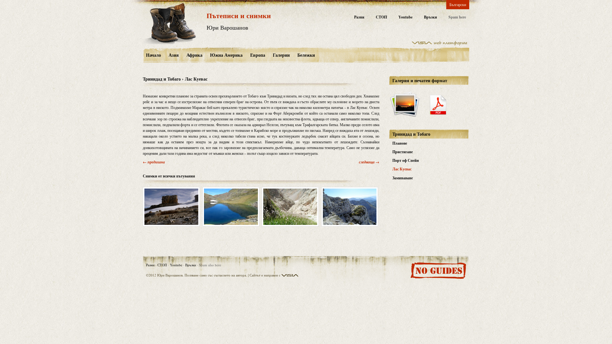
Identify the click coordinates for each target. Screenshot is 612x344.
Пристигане (402, 151)
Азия (174, 55)
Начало (153, 55)
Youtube (405, 17)
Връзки (430, 17)
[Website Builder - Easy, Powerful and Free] (440, 44)
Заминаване (402, 178)
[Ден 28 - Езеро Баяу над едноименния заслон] (230, 206)
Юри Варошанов (227, 27)
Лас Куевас (402, 169)
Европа (257, 55)
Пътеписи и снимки (239, 15)
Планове (399, 143)
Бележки (306, 55)
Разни (359, 17)
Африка (194, 55)
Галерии (281, 55)
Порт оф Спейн (405, 160)
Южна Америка (226, 55)
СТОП (381, 17)
